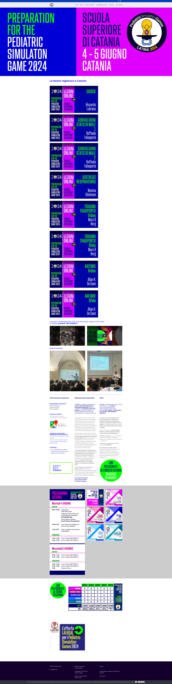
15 (88, 388)
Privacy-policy (102, 676)
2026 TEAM (81, 4)
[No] (170, 682)
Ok (136, 681)
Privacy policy (141, 681)
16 (89, 388)
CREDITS (101, 666)
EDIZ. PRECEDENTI (119, 4)
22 (96, 388)
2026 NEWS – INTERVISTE (89, 4)
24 (98, 388)
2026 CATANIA (111, 4)
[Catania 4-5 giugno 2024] (86, 390)
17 (90, 388)
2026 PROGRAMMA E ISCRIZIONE (101, 4)
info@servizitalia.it (63, 440)
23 (97, 388)
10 (82, 388)
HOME (77, 4)
